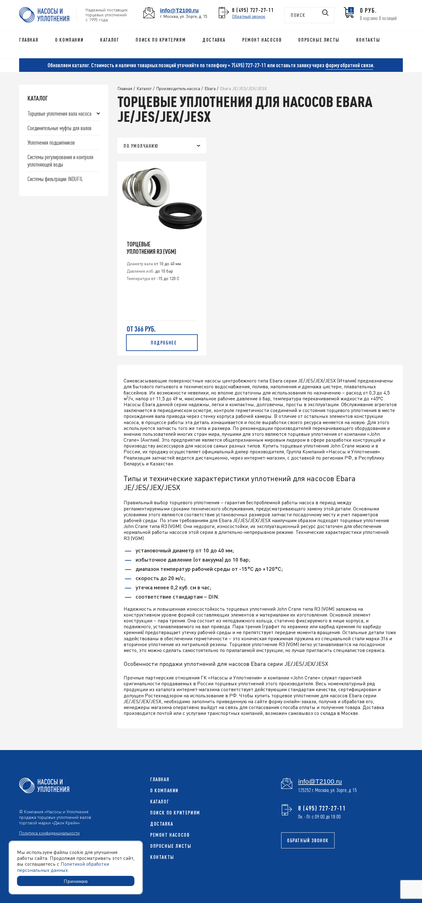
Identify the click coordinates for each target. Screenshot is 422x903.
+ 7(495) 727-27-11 (247, 65)
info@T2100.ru (179, 10)
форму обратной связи (349, 65)
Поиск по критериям (161, 40)
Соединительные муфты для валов (59, 127)
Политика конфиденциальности (49, 832)
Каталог (109, 40)
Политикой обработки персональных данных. (63, 866)
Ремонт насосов (261, 40)
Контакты (368, 40)
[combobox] (161, 146)
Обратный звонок (248, 16)
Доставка (214, 40)
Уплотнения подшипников (51, 142)
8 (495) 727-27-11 (253, 10)
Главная (28, 40)
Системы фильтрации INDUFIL (55, 178)
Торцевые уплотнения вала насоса (59, 113)
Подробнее (164, 342)
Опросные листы (318, 40)
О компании (69, 40)
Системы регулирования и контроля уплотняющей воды (60, 160)
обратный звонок (308, 840)
